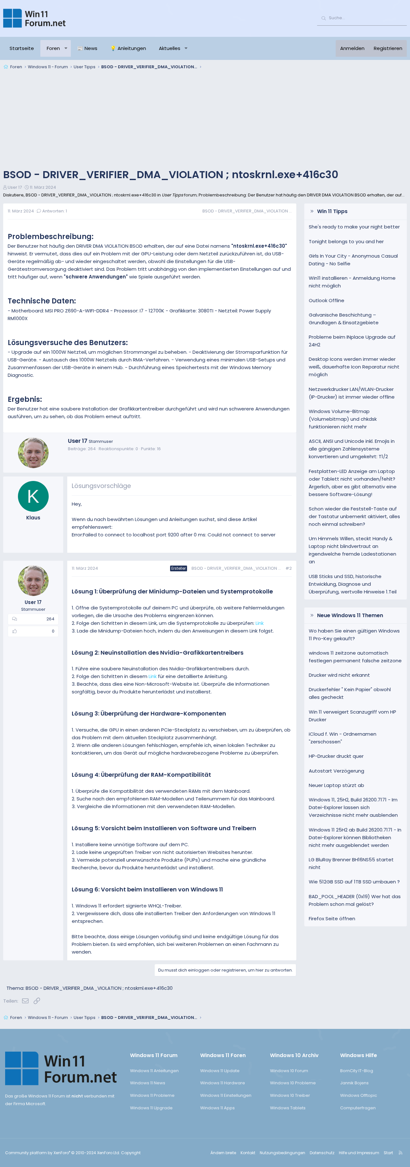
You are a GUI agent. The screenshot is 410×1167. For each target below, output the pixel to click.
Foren (53, 48)
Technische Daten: (42, 301)
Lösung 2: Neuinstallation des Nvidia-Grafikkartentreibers (157, 653)
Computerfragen (358, 1108)
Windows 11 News (147, 1083)
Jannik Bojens (354, 1083)
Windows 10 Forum (289, 1071)
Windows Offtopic (358, 1095)
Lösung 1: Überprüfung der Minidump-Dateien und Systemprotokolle (172, 591)
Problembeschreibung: (51, 237)
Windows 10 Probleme (293, 1083)
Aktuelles (169, 48)
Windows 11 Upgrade (151, 1108)
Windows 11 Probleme (152, 1095)
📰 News (87, 48)
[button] (66, 48)
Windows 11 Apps (217, 1108)
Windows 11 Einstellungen (225, 1095)
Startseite (22, 48)
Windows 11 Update (220, 1071)
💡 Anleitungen (128, 48)
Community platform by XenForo (62, 1152)
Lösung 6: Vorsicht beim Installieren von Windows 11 (147, 889)
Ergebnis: (25, 399)
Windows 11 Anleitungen (154, 1071)
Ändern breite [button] (223, 1152)
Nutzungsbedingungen (282, 1152)
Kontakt (248, 1152)
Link (260, 623)
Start (388, 1152)
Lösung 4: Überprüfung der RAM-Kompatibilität (141, 775)
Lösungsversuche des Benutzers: (68, 343)
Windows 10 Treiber (290, 1095)
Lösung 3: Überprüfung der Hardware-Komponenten (149, 713)
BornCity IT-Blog (356, 1071)
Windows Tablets (288, 1108)
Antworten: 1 (54, 211)
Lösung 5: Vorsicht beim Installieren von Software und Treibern (164, 828)
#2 (288, 568)
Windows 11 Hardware (222, 1083)
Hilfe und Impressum (359, 1152)
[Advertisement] (205, 120)
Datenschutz (322, 1152)
